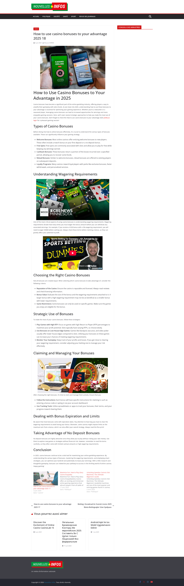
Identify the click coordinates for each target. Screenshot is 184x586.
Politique (46, 16)
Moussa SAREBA (49, 43)
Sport (73, 16)
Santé (65, 16)
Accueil (36, 16)
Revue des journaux (87, 16)
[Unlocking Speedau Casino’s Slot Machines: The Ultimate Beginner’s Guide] (100, 482)
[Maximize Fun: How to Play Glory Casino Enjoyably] (73, 481)
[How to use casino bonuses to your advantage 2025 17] (45, 478)
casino (36, 29)
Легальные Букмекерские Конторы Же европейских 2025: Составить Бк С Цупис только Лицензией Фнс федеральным (72, 532)
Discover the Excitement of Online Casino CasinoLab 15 (43, 525)
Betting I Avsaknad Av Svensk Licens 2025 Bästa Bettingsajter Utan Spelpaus (94, 505)
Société (57, 16)
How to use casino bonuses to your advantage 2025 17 (44, 487)
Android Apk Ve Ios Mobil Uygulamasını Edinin (100, 525)
